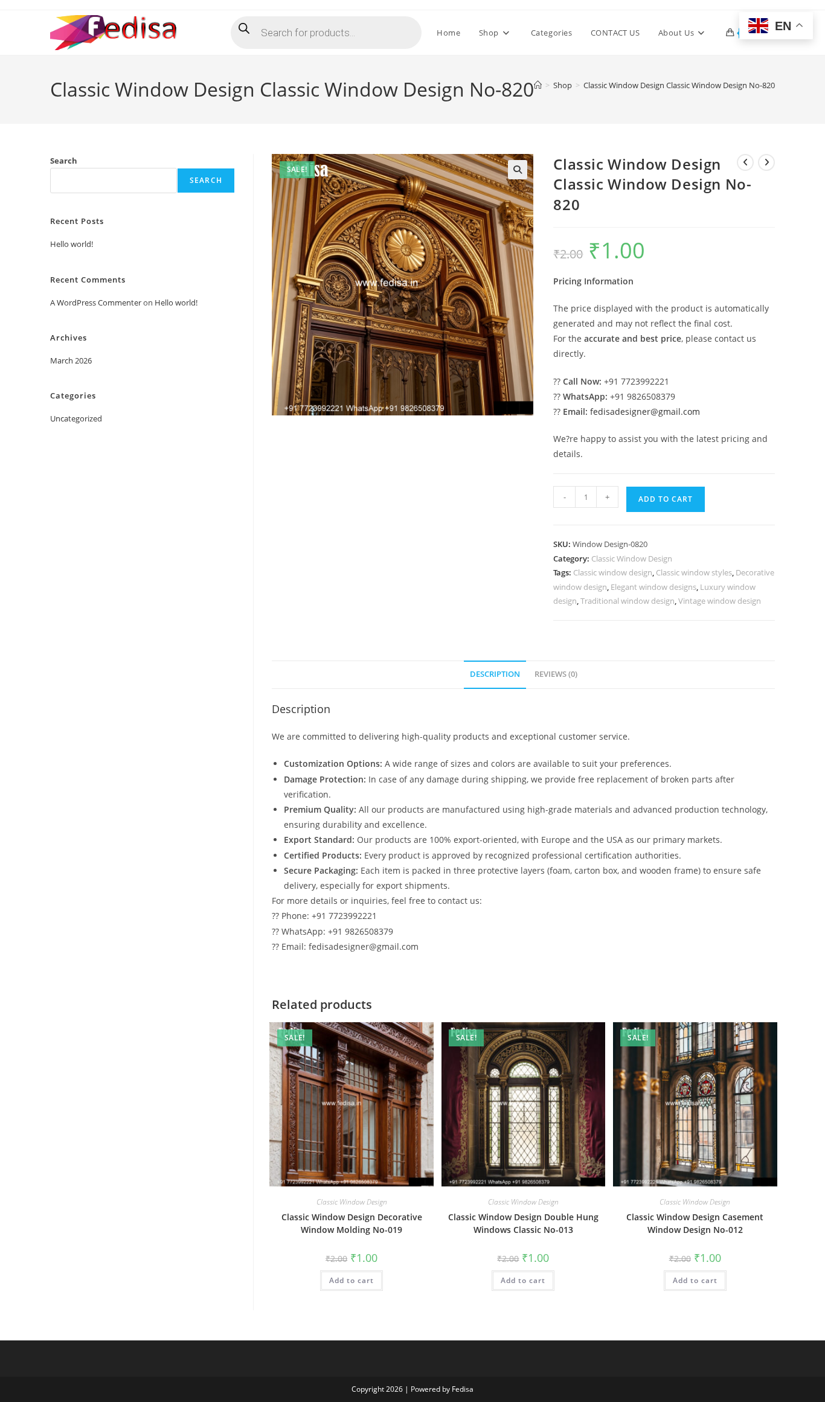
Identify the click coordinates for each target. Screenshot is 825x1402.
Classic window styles (694, 572)
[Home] (538, 85)
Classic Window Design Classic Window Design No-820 (679, 85)
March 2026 (71, 360)
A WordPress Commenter (95, 302)
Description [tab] (495, 674)
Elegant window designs (653, 586)
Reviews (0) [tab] (555, 674)
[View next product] (766, 162)
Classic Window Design (631, 558)
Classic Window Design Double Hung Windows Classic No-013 (523, 1223)
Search (63, 160)
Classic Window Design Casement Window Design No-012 (694, 1223)
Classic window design (612, 572)
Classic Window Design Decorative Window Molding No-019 (351, 1223)
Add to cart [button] (351, 1280)
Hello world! (71, 243)
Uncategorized (76, 418)
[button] (517, 169)
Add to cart (665, 499)
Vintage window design (719, 600)
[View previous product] (745, 162)
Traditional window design (627, 600)
